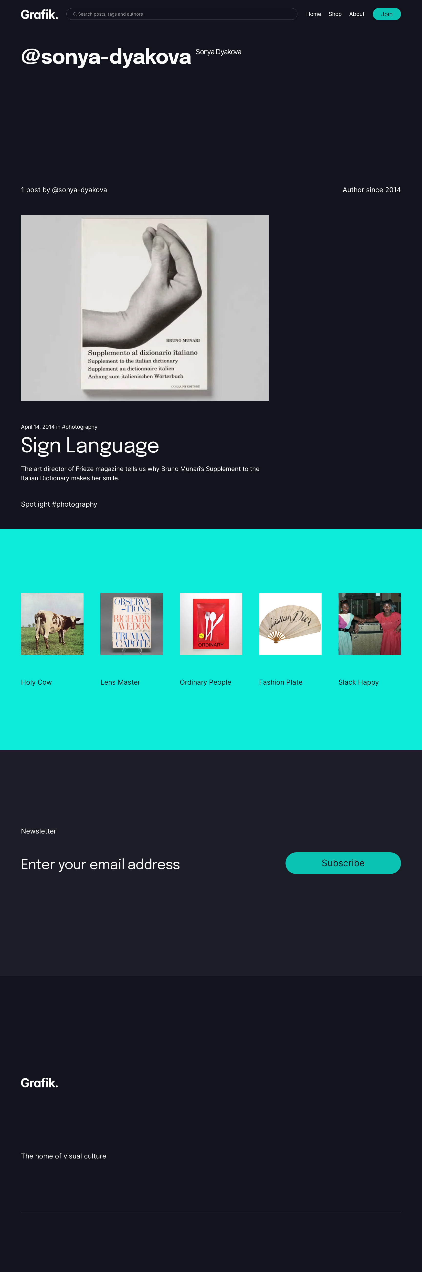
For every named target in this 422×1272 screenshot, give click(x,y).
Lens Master (120, 682)
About (357, 14)
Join (387, 14)
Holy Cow (36, 682)
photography (81, 427)
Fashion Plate (281, 682)
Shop (335, 14)
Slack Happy (358, 682)
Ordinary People (205, 682)
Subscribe (343, 862)
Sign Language (90, 446)
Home (313, 14)
